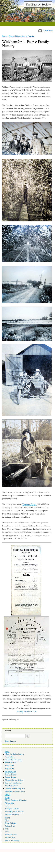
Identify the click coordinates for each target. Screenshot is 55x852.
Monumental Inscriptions (14, 780)
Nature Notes (10, 826)
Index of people (10, 741)
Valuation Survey (29, 504)
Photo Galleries (10, 823)
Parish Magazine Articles (14, 811)
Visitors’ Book (10, 837)
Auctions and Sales (12, 814)
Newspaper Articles (12, 809)
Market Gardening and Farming (21, 36)
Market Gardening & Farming (16, 800)
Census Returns (10, 777)
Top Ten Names (10, 774)
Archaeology (9, 757)
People (7, 797)
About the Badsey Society (14, 754)
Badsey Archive (11, 834)
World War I (9, 765)
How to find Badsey (12, 840)
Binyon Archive (10, 762)
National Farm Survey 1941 (15, 788)
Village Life (9, 803)
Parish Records (10, 771)
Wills (7, 829)
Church (7, 794)
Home (4, 36)
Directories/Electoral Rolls (15, 791)
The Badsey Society (38, 4)
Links (7, 831)
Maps (7, 820)
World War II (9, 768)
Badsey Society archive (26, 711)
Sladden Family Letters (13, 760)
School (7, 806)
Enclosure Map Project (13, 783)
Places (7, 817)
